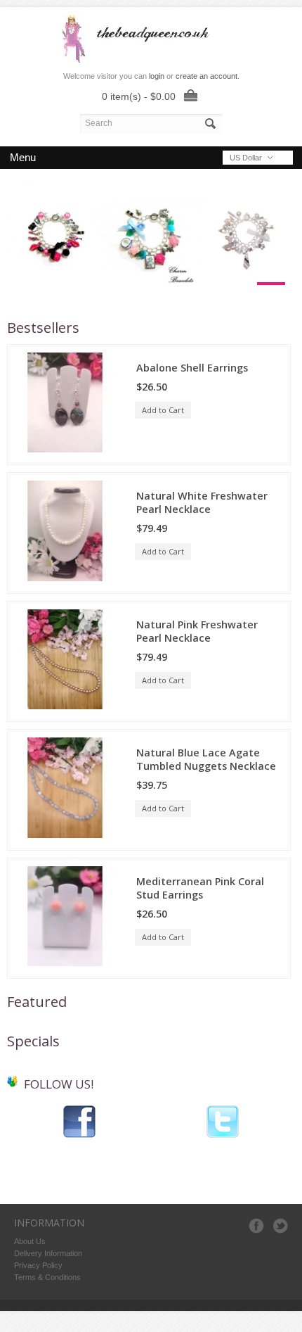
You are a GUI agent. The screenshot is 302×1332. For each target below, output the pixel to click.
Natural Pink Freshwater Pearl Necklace (197, 631)
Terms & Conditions (47, 1277)
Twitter (280, 1225)
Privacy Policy (38, 1265)
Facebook (256, 1225)
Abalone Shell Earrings (192, 367)
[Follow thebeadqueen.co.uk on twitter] (222, 1136)
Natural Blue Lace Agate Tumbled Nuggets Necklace (206, 759)
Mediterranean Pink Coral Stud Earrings (200, 888)
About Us (30, 1241)
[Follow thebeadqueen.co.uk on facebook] (79, 1136)
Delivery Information (48, 1253)
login (156, 76)
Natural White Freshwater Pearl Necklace (202, 502)
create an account (206, 76)
